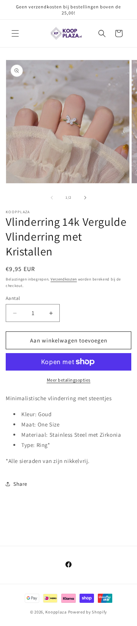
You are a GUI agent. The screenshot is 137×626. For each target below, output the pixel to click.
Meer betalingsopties (69, 380)
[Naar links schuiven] (51, 197)
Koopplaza (56, 612)
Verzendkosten (64, 279)
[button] (15, 33)
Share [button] (20, 483)
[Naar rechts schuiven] (85, 197)
